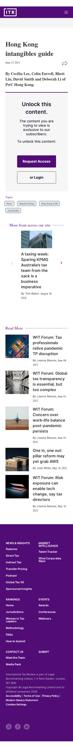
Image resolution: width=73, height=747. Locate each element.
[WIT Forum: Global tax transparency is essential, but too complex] (17, 382)
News (9, 203)
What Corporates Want (50, 559)
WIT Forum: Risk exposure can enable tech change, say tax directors (48, 488)
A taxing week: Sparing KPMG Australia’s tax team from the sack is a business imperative (35, 270)
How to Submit (15, 641)
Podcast (11, 575)
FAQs (9, 634)
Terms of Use (32, 695)
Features (11, 549)
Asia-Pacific (13, 210)
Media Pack (13, 664)
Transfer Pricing (26, 203)
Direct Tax (12, 555)
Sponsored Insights (19, 589)
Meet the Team (15, 657)
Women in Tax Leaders (15, 620)
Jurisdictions (15, 612)
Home (10, 605)
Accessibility (13, 695)
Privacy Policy (50, 695)
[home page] (10, 12)
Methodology (15, 628)
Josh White (44, 468)
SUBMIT (44, 651)
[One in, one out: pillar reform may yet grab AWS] (17, 459)
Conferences (47, 612)
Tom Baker (32, 293)
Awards (44, 605)
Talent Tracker (48, 551)
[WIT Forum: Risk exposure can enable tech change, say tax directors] (17, 486)
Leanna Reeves (46, 360)
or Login (36, 177)
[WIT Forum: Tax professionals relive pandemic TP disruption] (17, 346)
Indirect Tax (13, 562)
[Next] (61, 263)
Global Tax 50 (15, 582)
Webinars (45, 618)
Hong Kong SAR (49, 203)
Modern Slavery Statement (22, 700)
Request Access (36, 161)
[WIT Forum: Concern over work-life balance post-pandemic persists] (17, 418)
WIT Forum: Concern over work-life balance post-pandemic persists (49, 420)
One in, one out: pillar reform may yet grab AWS (49, 456)
